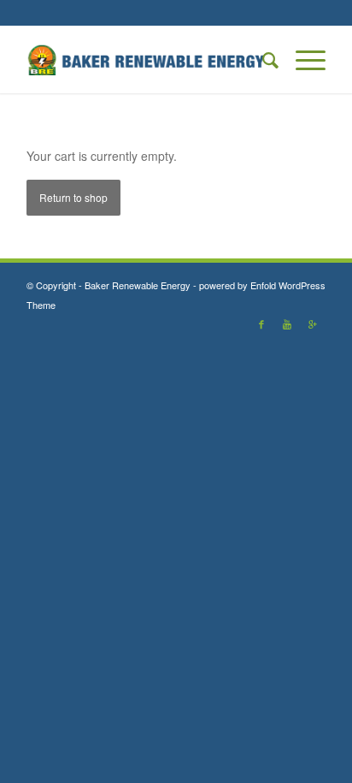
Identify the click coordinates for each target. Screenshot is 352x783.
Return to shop (73, 197)
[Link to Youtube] (287, 323)
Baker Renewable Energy (138, 285)
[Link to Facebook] (261, 323)
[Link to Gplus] (313, 323)
